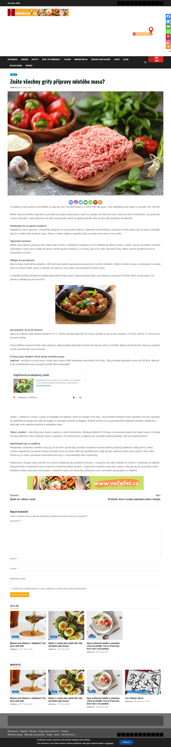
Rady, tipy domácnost (51, 59)
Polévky (67, 59)
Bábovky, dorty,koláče (100, 59)
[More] (100, 202)
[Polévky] (136, 3)
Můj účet (157, 59)
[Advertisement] (38, 34)
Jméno (14, 558)
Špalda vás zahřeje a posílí (22, 497)
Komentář (16, 521)
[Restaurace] (119, 3)
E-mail (14, 568)
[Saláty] (149, 3)
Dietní (125, 59)
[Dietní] (153, 3)
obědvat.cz (14, 87)
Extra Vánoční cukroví (134, 698)
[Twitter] (80, 202)
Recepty (35, 59)
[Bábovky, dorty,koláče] (144, 3)
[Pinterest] (95, 202)
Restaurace (13, 59)
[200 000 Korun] (157, 3)
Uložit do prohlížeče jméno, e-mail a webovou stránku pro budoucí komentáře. (50, 588)
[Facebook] (71, 202)
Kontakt (29, 65)
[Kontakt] (161, 3)
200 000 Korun (16, 65)
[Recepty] (127, 3)
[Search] (145, 62)
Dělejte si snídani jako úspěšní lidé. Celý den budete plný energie (65, 644)
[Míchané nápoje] (140, 3)
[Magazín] (123, 3)
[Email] (85, 202)
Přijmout (126, 742)
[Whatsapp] (90, 202)
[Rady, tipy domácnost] (132, 3)
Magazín (24, 59)
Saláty (117, 59)
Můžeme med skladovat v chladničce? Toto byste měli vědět (28, 644)
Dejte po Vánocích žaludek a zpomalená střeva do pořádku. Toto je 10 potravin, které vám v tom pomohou (103, 646)
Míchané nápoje (81, 59)
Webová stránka (17, 578)
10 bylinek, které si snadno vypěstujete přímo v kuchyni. (134, 497)
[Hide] (170, 51)
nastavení (109, 743)
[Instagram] (76, 202)
